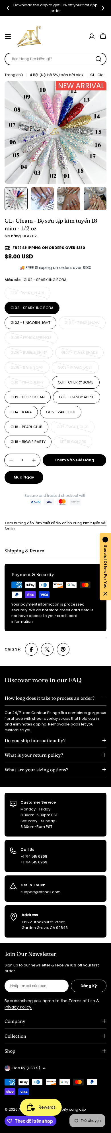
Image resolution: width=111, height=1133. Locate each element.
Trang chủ (14, 75)
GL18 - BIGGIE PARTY (28, 441)
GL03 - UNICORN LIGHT (30, 322)
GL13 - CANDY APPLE (76, 397)
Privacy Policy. (18, 1007)
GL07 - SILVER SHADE (79, 354)
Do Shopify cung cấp (67, 1109)
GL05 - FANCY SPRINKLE (31, 339)
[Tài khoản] (91, 36)
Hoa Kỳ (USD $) (26, 1068)
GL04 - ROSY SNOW (82, 324)
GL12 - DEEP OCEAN (28, 397)
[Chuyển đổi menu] (8, 36)
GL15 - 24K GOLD (60, 412)
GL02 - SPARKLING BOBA (32, 308)
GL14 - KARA (21, 412)
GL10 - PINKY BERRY (27, 384)
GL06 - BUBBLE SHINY (29, 354)
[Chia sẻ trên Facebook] (31, 649)
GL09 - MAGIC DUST (75, 369)
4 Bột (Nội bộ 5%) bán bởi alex (56, 75)
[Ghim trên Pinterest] (63, 649)
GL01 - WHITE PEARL (27, 294)
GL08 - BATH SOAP (27, 369)
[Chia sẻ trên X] (47, 649)
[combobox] (55, 59)
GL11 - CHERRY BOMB (76, 382)
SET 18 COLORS (73, 443)
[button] (8, 8)
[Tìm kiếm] (98, 59)
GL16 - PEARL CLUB (26, 427)
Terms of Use (82, 1001)
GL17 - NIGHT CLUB (73, 428)
